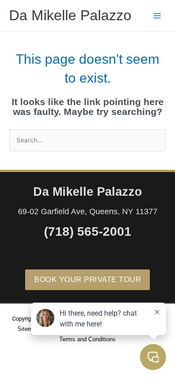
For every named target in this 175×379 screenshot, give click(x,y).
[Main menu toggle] (157, 15)
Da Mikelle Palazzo (70, 15)
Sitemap (28, 329)
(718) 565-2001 (87, 231)
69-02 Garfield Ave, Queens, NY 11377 (88, 211)
